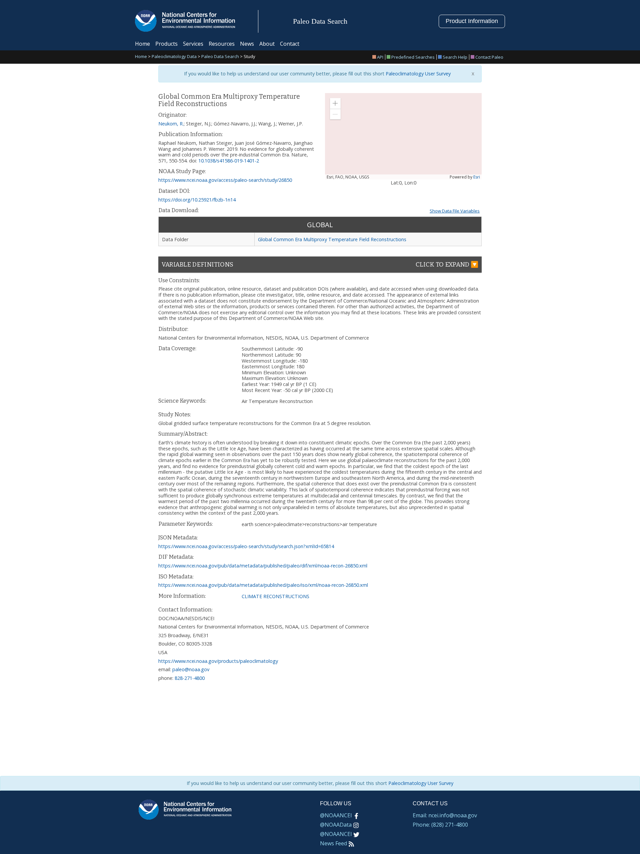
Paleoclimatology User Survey (417, 74)
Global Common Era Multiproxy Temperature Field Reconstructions (332, 239)
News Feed (333, 843)
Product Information (472, 21)
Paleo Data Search (220, 56)
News (247, 43)
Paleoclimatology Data (174, 56)
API (380, 57)
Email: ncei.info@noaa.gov (445, 815)
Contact (289, 43)
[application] (403, 136)
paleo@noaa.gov (190, 669)
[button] (335, 103)
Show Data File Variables (455, 211)
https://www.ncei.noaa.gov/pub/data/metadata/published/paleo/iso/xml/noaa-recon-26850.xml (263, 585)
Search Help (455, 57)
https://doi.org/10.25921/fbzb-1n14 (197, 199)
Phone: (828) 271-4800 (440, 824)
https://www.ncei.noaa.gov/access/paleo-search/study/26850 (225, 180)
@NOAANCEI (336, 815)
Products (166, 43)
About (267, 43)
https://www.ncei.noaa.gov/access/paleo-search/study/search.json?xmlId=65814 (246, 546)
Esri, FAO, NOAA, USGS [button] (348, 177)
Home (142, 43)
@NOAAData (336, 824)
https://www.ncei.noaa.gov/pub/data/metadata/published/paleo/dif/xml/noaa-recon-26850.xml (262, 565)
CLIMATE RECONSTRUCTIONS (275, 596)
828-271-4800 (190, 678)
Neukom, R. (171, 123)
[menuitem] (378, 57)
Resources (222, 43)
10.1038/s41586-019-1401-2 (228, 160)
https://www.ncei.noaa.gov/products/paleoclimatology (218, 661)
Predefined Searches (413, 57)
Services (193, 43)
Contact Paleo (489, 57)
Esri (476, 177)
